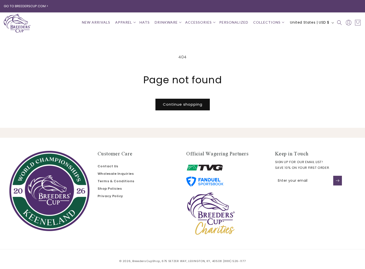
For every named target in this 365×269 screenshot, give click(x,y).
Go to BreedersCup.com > (26, 6)
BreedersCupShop (146, 261)
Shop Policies (110, 188)
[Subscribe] (337, 180)
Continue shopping (182, 104)
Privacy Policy (110, 196)
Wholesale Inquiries (116, 173)
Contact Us (108, 166)
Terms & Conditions (116, 181)
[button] (125, 22)
